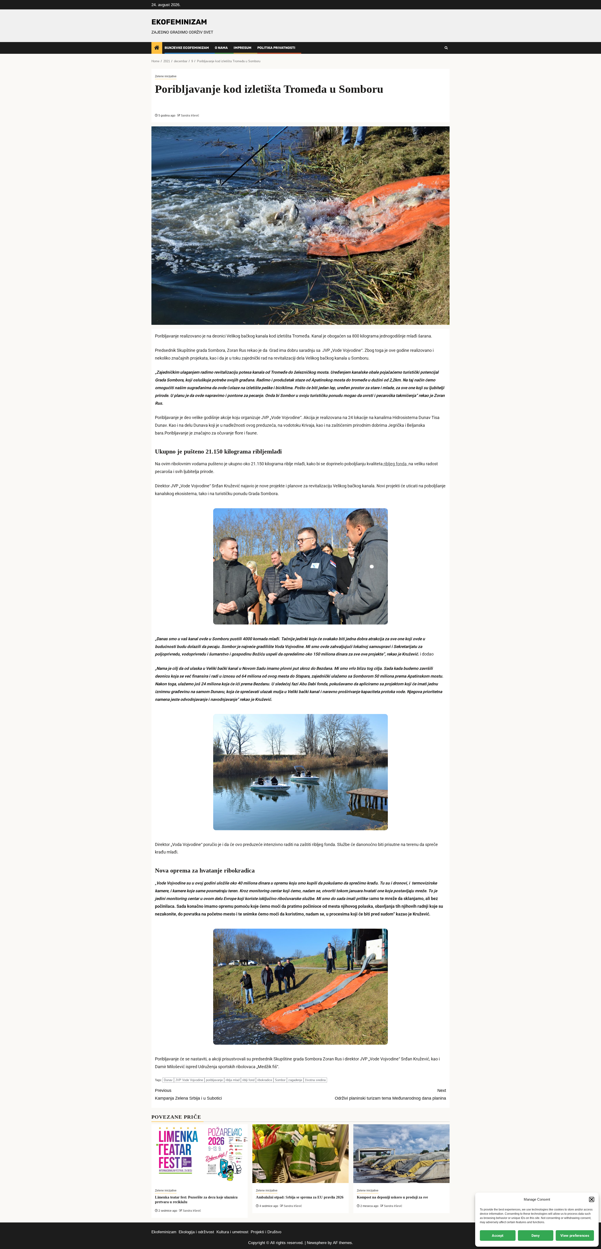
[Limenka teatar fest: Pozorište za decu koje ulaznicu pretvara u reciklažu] (199, 1153)
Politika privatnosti (276, 48)
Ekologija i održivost (196, 1232)
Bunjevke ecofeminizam (187, 48)
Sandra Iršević (189, 115)
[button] (591, 1199)
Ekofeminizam (163, 1232)
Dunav (168, 1080)
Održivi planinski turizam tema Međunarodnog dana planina (390, 1094)
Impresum (242, 48)
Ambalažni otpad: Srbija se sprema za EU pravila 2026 (299, 1197)
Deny (536, 1235)
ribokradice (264, 1080)
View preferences (574, 1235)
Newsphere (317, 1243)
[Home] (156, 48)
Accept (497, 1235)
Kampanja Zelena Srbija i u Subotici (188, 1094)
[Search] (446, 47)
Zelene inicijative (166, 76)
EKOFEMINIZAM (179, 22)
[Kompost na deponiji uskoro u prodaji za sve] (401, 1153)
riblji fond (248, 1080)
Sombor (280, 1080)
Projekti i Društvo (266, 1232)
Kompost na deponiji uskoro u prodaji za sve (392, 1197)
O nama (221, 48)
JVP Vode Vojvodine (189, 1080)
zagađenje (295, 1080)
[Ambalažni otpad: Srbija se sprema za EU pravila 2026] (300, 1153)
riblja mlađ (232, 1080)
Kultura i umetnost (232, 1232)
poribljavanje (214, 1080)
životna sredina (315, 1080)
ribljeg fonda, (395, 464)
